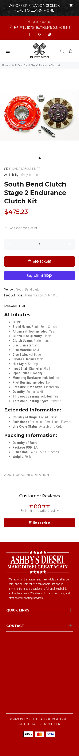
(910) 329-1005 (42, 22)
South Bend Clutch (28, 289)
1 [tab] (40, 158)
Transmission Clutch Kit (41, 295)
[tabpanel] (39, 115)
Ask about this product (23, 228)
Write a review (39, 523)
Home (5, 65)
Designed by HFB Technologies (39, 724)
